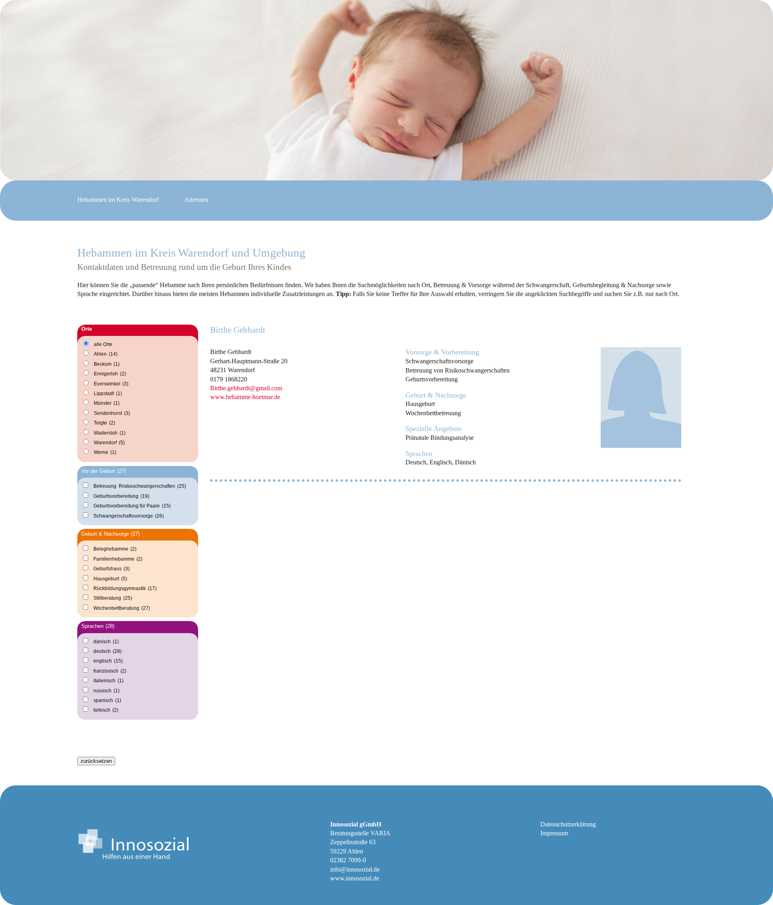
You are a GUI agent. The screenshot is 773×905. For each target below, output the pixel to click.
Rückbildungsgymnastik (125, 588)
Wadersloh (110, 433)
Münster (107, 403)
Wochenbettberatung (121, 608)
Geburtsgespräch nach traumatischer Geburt (137, 728)
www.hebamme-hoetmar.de (245, 396)
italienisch (108, 680)
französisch (109, 670)
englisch (108, 660)
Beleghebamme (114, 548)
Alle (91, 743)
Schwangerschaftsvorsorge (128, 515)
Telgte (104, 422)
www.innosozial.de (354, 878)
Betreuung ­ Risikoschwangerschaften (139, 486)
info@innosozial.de (355, 869)
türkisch (105, 709)
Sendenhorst (112, 413)
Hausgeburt (110, 578)
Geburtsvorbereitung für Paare (132, 505)
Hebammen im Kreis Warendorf (118, 200)
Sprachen (97, 626)
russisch (106, 690)
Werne (105, 452)
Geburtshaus (111, 568)
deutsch (107, 651)
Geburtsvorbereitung (121, 496)
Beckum (107, 364)
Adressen (196, 200)
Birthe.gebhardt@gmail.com (246, 388)
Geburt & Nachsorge (110, 534)
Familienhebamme (118, 558)
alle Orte (103, 344)
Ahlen (106, 354)
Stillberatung (112, 598)
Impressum (554, 833)
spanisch (107, 700)
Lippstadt (108, 393)
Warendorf (109, 442)
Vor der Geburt (103, 471)
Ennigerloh (110, 373)
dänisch (106, 641)
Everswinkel (111, 383)
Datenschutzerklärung (568, 824)
